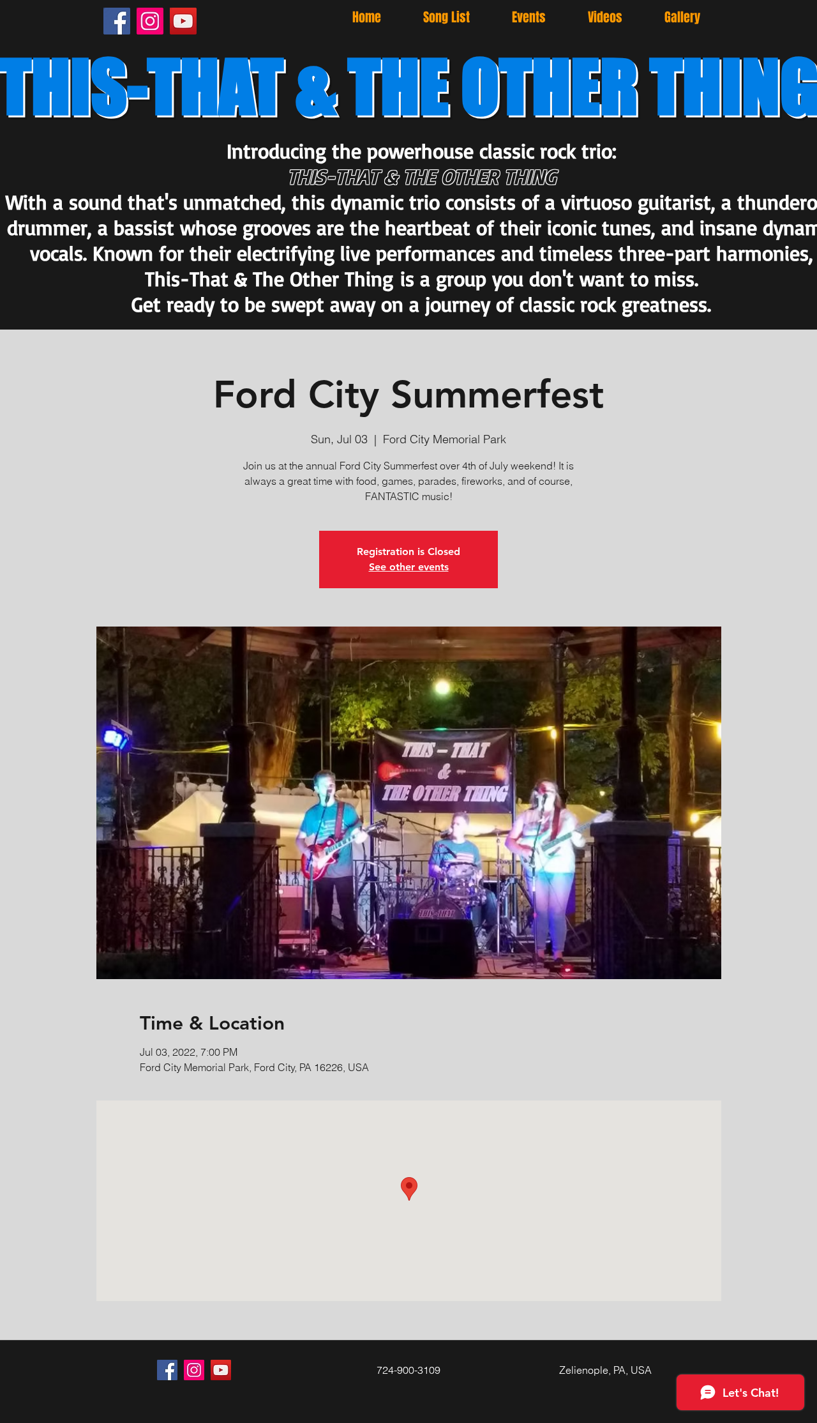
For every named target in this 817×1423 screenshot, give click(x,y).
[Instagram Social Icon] (150, 21)
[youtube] (183, 21)
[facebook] (116, 21)
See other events (409, 567)
